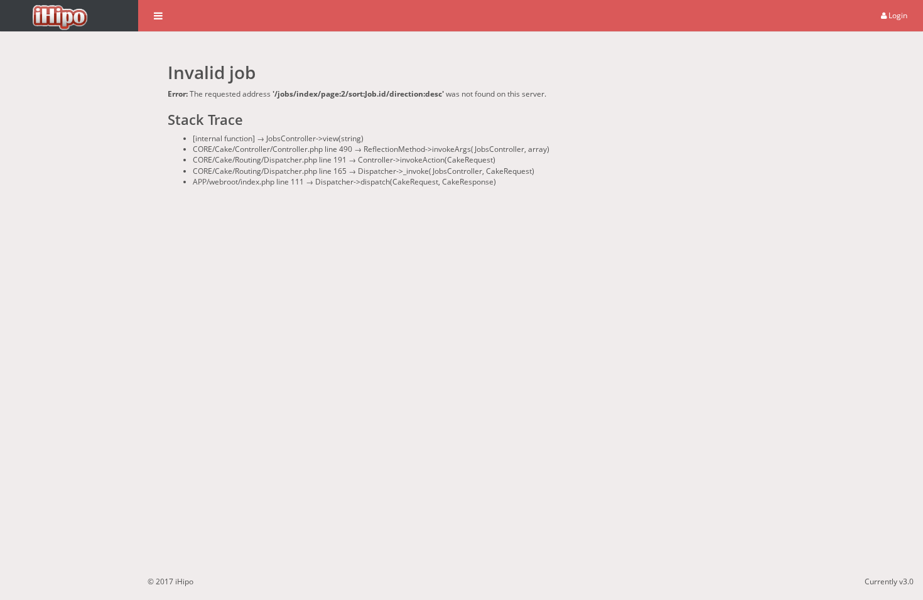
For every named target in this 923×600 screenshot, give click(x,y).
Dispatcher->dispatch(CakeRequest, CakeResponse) (405, 181)
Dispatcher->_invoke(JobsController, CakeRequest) (446, 171)
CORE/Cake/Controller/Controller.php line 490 (272, 149)
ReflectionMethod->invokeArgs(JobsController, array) (456, 149)
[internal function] (224, 138)
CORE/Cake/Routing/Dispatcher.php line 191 (270, 159)
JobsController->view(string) (315, 138)
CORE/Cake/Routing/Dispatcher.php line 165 (270, 171)
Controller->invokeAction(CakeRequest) (426, 159)
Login (897, 15)
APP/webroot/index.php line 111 (248, 181)
